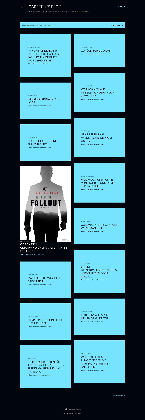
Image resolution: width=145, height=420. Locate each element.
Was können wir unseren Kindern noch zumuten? (98, 92)
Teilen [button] (30, 64)
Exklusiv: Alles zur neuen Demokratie (95, 316)
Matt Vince (78, 413)
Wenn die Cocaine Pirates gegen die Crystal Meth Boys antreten (94, 361)
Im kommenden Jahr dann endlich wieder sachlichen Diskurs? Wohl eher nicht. (43, 55)
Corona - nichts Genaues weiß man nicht (99, 226)
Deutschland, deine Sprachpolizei (42, 142)
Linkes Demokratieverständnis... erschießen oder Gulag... (99, 271)
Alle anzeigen (117, 25)
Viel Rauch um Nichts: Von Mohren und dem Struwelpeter (97, 183)
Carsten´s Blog (45, 6)
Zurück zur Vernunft (97, 50)
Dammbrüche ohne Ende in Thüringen (45, 321)
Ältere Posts (119, 395)
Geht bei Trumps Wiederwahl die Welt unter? (96, 138)
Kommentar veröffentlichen (42, 64)
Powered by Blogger (74, 409)
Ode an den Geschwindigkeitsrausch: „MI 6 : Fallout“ (43, 247)
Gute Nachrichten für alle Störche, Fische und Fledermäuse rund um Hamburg (46, 366)
